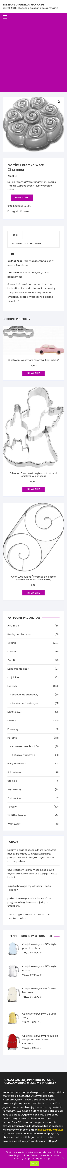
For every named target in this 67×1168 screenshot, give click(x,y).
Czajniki (11, 643)
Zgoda (34, 1163)
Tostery (12, 806)
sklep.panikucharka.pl (50, 1129)
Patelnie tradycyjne (23, 755)
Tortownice (14, 798)
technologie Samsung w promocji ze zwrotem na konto (28, 916)
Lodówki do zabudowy (25, 694)
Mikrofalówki (14, 711)
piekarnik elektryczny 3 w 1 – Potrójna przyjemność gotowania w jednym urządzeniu (29, 902)
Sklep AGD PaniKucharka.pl (23, 4)
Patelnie (12, 737)
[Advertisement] (33, 56)
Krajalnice (13, 677)
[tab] (15, 235)
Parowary (12, 729)
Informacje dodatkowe (26, 243)
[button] (59, 102)
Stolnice (12, 780)
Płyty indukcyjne (16, 763)
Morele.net (22, 265)
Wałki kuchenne (16, 815)
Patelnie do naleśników (25, 746)
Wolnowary (13, 824)
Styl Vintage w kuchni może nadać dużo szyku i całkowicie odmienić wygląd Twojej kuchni (32, 873)
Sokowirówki (14, 772)
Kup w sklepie (21, 197)
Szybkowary (14, 789)
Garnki (11, 660)
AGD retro (13, 625)
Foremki (24, 211)
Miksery (11, 720)
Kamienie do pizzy (18, 668)
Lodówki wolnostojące (25, 703)
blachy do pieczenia (31, 288)
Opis (15, 235)
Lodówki (12, 686)
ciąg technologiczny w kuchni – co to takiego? (29, 887)
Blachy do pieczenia (19, 634)
